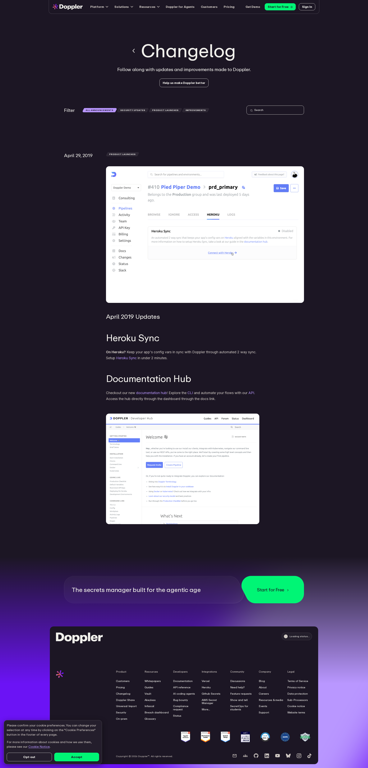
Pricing (229, 6)
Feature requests (241, 693)
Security (121, 712)
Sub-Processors (297, 700)
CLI (190, 393)
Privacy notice (296, 687)
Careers (264, 693)
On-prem (121, 718)
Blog (262, 681)
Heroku (206, 687)
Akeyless (150, 700)
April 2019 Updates (133, 316)
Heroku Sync (126, 358)
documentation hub (151, 393)
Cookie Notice (39, 746)
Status (177, 715)
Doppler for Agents (180, 6)
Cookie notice (296, 706)
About (263, 687)
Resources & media (271, 700)
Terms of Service (297, 681)
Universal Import (126, 706)
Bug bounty (180, 700)
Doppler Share (125, 700)
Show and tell (239, 700)
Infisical (149, 706)
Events (263, 706)
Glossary (150, 718)
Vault (148, 693)
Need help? (237, 687)
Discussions (237, 681)
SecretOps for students (239, 708)
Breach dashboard (157, 712)
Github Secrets (211, 693)
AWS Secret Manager (209, 701)
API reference (182, 687)
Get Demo (253, 6)
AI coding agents (184, 693)
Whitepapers (153, 681)
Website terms (296, 712)
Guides (149, 687)
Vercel (206, 681)
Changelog (123, 693)
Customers (209, 6)
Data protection (297, 693)
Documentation (183, 681)
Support (264, 712)
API (251, 393)
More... (206, 709)
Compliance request (180, 708)
